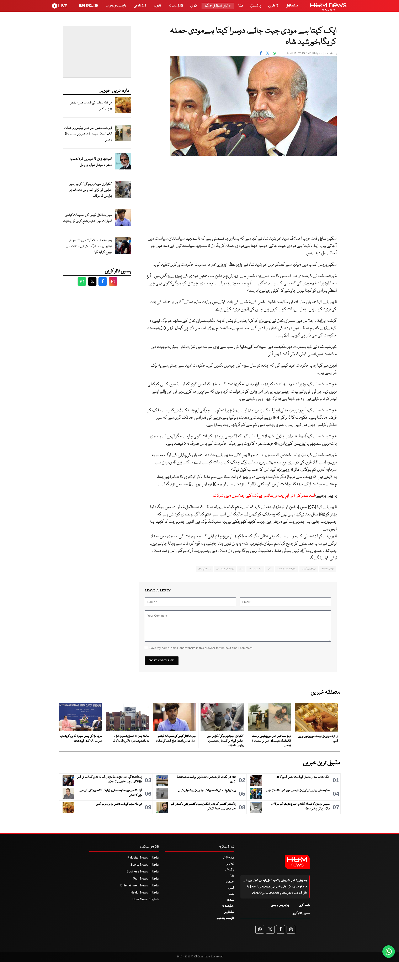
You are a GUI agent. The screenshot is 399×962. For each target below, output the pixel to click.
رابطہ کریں (304, 905)
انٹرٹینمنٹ (176, 5)
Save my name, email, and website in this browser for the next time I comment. (201, 648)
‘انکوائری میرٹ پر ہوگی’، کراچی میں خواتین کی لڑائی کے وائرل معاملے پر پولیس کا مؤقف (90, 190)
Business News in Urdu (143, 871)
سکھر (269, 569)
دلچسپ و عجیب (116, 5)
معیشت (230, 882)
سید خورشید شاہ (255, 569)
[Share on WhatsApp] (274, 53)
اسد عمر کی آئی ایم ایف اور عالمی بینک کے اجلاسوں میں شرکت (264, 495)
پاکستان (255, 5)
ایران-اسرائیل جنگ (216, 5)
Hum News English (145, 899)
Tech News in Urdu (146, 878)
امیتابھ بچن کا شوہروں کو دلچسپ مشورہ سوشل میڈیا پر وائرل (91, 162)
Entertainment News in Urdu (139, 885)
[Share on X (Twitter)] (267, 53)
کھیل (193, 5)
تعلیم (231, 894)
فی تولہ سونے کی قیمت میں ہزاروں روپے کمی (91, 105)
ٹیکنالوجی (140, 5)
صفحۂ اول (292, 5)
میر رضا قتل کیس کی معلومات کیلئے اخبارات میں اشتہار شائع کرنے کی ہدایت (87, 218)
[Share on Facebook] (261, 53)
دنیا (240, 5)
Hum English (88, 5)
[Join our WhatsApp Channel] (388, 951)
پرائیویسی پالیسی (280, 905)
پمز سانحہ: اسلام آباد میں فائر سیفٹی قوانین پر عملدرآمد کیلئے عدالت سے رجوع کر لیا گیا (89, 246)
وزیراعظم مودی (204, 569)
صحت (230, 900)
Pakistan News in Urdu (143, 857)
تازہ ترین (273, 5)
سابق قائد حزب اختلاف (286, 569)
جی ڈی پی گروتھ (309, 569)
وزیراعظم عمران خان (225, 569)
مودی (241, 569)
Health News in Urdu (145, 892)
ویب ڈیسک (331, 54)
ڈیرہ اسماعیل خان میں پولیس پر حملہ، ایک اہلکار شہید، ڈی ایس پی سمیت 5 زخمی (88, 133)
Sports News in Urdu (144, 864)
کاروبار (157, 5)
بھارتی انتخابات (327, 569)
